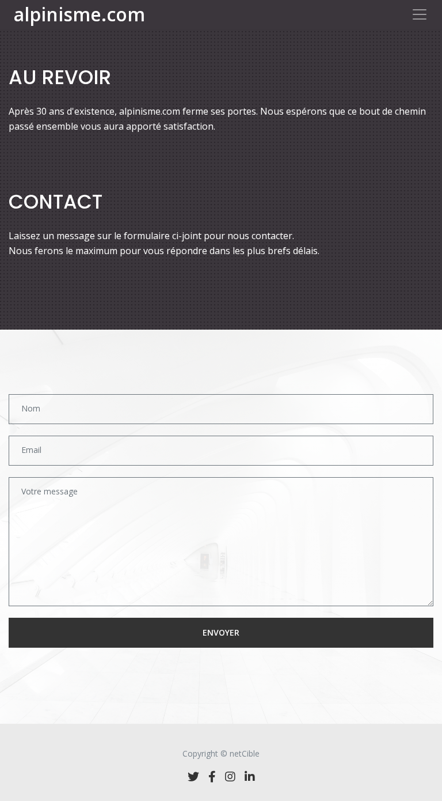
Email (31, 449)
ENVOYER (221, 632)
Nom (30, 408)
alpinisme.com (79, 14)
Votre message (49, 491)
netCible (245, 753)
